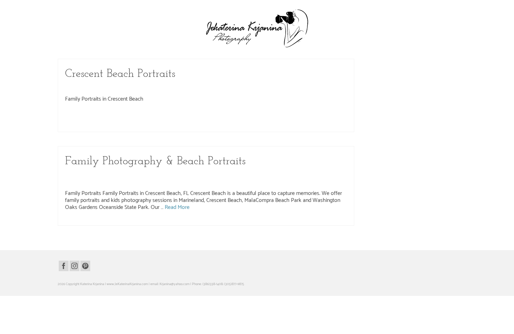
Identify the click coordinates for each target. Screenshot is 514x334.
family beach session (92, 125)
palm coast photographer (206, 125)
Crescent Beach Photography (180, 87)
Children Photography (138, 87)
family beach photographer (269, 117)
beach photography (138, 117)
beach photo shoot (110, 117)
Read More (177, 207)
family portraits (177, 125)
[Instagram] (74, 266)
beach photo (87, 117)
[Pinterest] (85, 266)
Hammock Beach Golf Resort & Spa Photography (268, 174)
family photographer (122, 125)
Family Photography (221, 87)
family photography (151, 125)
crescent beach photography (219, 117)
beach (73, 117)
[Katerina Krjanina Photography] (257, 28)
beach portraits (164, 117)
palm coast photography (242, 125)
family (245, 117)
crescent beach (187, 117)
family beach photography (308, 117)
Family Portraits (251, 87)
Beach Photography (103, 87)
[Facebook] (64, 266)
